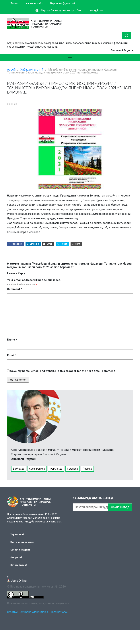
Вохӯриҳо (18, 468)
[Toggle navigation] (70, 57)
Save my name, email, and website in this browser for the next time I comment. (63, 371)
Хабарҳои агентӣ (31, 69)
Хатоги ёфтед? (18, 565)
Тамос (14, 3)
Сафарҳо (72, 468)
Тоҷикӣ (93, 10)
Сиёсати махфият (20, 550)
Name (12, 339)
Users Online (17, 578)
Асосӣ (11, 69)
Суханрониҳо (37, 468)
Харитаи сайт (34, 3)
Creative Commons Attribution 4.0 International (37, 612)
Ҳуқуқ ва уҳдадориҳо (22, 542)
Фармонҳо (56, 468)
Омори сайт (17, 557)
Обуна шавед (120, 507)
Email (11, 355)
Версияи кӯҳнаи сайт (63, 3)
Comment (14, 289)
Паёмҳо (87, 468)
